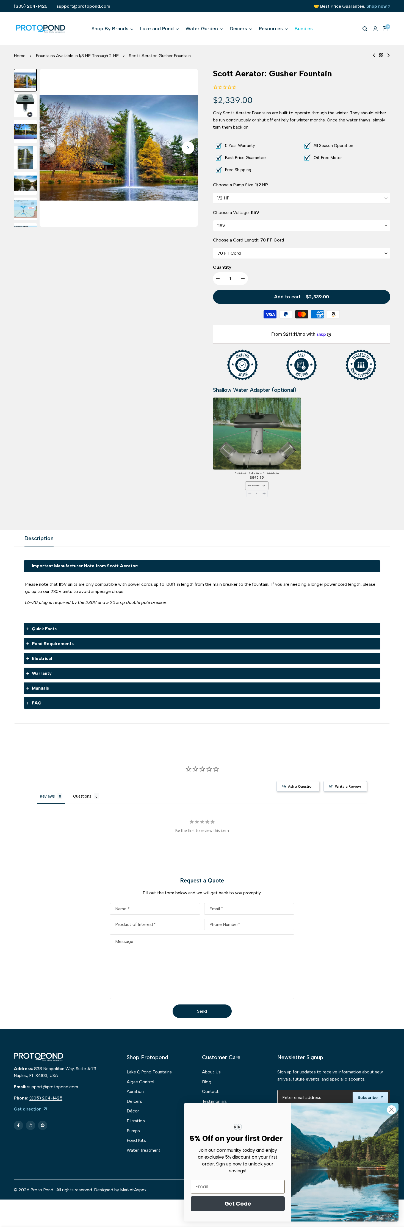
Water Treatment (144, 1150)
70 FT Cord (229, 253)
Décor (133, 1111)
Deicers (134, 1101)
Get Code (238, 1203)
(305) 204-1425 (31, 6)
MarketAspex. (133, 1189)
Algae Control (140, 1081)
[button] (202, 566)
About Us (211, 1072)
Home (20, 55)
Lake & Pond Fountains (149, 1072)
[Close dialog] (391, 1110)
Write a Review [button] (348, 786)
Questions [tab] (82, 796)
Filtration (136, 1120)
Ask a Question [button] (301, 786)
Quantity (222, 267)
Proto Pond (42, 1189)
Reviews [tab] (47, 796)
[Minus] (250, 493)
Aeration (135, 1091)
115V (221, 225)
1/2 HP (223, 198)
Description (39, 538)
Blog (206, 1081)
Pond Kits (136, 1140)
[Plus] (264, 493)
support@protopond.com (83, 6)
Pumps (133, 1130)
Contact (210, 1091)
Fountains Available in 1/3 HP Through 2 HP (77, 55)
